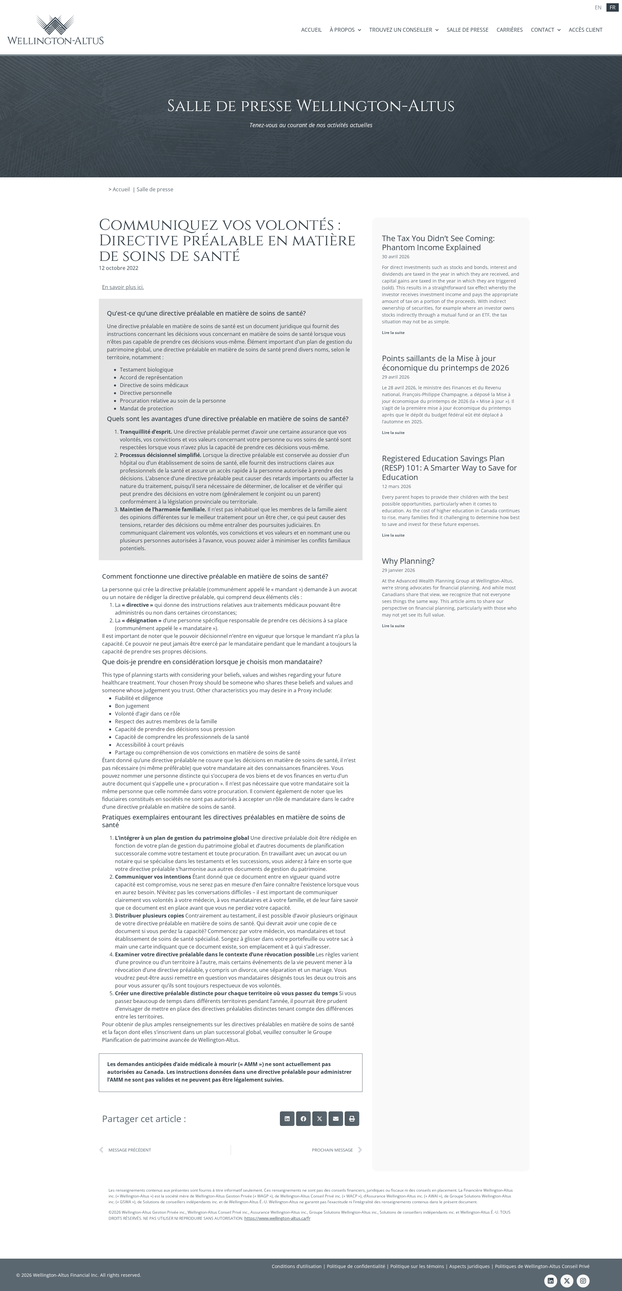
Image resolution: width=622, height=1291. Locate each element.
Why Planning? (408, 560)
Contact (542, 29)
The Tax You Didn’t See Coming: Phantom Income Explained (438, 243)
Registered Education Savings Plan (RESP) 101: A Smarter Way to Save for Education (449, 467)
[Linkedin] (550, 1280)
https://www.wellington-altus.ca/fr (277, 1218)
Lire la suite (393, 332)
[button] (287, 1118)
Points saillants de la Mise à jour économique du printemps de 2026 (445, 363)
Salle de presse (468, 29)
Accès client (586, 29)
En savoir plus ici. (123, 287)
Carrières (510, 29)
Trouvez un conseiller (400, 29)
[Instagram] (583, 1280)
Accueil (311, 29)
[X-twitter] (566, 1280)
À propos (342, 29)
